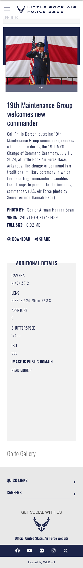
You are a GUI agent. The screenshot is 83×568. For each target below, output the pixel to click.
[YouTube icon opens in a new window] (29, 550)
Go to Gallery (21, 453)
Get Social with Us (41, 512)
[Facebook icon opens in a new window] (17, 550)
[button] (7, 9)
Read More (21, 370)
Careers (14, 492)
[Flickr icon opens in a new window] (41, 550)
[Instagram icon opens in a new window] (53, 550)
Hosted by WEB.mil (41, 562)
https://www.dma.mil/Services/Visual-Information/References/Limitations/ (38, 433)
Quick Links (17, 480)
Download (20, 239)
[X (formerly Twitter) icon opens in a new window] (65, 550)
